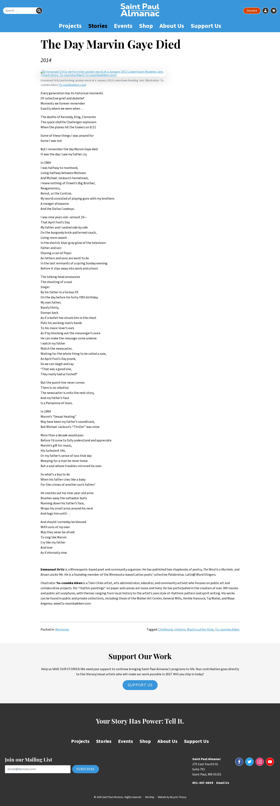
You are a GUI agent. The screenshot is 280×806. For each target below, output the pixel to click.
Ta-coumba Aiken (227, 629)
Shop (146, 26)
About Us (171, 26)
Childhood (165, 629)
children (180, 629)
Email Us (222, 783)
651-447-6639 (202, 783)
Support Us (206, 26)
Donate (252, 10)
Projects (70, 26)
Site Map (149, 797)
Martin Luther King (200, 629)
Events (123, 26)
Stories (97, 26)
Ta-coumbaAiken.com (72, 85)
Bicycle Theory (178, 797)
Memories (62, 629)
